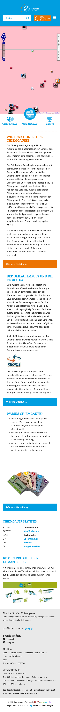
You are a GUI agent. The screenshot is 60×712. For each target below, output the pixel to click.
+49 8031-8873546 (17, 663)
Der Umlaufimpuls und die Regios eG (30, 278)
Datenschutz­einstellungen (42, 705)
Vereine (28, 542)
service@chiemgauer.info (36, 677)
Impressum (11, 705)
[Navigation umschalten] (54, 17)
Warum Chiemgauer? (25, 414)
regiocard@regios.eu (12, 656)
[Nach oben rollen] (53, 705)
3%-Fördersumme (13, 628)
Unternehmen (31, 538)
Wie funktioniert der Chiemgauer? (26, 139)
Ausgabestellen (32, 546)
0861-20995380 (13, 677)
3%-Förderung (31, 531)
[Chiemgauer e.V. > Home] (30, 8)
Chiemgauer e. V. (20, 702)
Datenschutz (23, 705)
